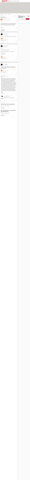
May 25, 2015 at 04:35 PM (5, 34)
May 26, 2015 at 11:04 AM (5, 57)
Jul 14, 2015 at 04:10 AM (5, 76)
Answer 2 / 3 (2, 43)
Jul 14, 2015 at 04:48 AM (6, 96)
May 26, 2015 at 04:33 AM (5, 46)
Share (2, 27)
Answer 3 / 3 (2, 62)
